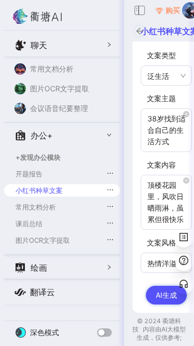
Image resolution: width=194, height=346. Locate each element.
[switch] (104, 332)
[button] (62, 45)
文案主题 (161, 98)
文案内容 (161, 164)
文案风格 (161, 242)
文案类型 (161, 55)
